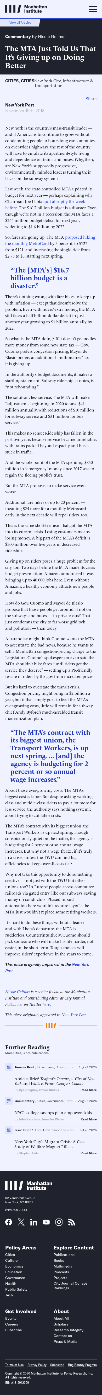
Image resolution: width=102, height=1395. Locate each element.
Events (10, 1318)
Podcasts (61, 1272)
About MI (61, 1318)
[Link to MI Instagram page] (59, 1224)
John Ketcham (29, 1119)
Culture (11, 1260)
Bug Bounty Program (82, 1365)
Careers (11, 1324)
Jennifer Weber (53, 1119)
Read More (89, 1090)
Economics (14, 1266)
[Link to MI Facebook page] (8, 1224)
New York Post (19, 105)
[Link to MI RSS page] (71, 1224)
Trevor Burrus (49, 1090)
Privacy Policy (37, 1365)
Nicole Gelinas (51, 36)
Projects (60, 1277)
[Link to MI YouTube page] (46, 1223)
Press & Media (65, 1341)
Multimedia (63, 1266)
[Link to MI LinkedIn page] (33, 1224)
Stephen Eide (29, 1153)
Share (91, 98)
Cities (12, 80)
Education (13, 1272)
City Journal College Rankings (70, 1285)
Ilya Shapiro (28, 1090)
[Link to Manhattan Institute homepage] (28, 1188)
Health (10, 1283)
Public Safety (16, 1289)
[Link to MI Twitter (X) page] (21, 1224)
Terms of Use (14, 1365)
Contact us (63, 1335)
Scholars (61, 1324)
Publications (64, 1254)
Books (59, 1260)
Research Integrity (68, 1330)
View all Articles (20, 22)
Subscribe (13, 1330)
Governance (15, 1277)
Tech (9, 1295)
